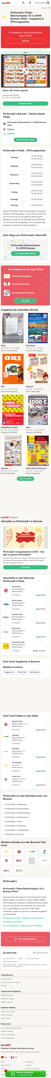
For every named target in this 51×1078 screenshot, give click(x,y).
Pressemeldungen (7, 1038)
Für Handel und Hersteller (10, 982)
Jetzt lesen (25, 567)
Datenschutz (6, 1065)
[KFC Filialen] (19, 860)
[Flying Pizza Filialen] (19, 870)
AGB (2, 1069)
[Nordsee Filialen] (44, 860)
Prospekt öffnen (25, 103)
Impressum (30, 1062)
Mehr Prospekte (25, 479)
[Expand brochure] (25, 71)
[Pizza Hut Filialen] (6, 860)
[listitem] (13, 332)
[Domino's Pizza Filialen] (44, 851)
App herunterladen (8, 1035)
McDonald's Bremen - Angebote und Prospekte (23, 918)
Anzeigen (44, 8)
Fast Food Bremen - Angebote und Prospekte (22, 925)
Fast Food (22, 672)
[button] (25, 79)
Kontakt (28, 1065)
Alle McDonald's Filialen (25, 140)
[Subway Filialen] (31, 851)
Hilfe (3, 1062)
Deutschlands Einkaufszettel (11, 1028)
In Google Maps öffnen (25, 253)
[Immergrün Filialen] (6, 870)
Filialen (20, 958)
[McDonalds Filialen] (6, 851)
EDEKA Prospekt (7, 995)
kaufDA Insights (7, 1031)
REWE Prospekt (6, 1002)
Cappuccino (9, 672)
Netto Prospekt (6, 1015)
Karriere (4, 986)
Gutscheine (34, 672)
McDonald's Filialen (10, 962)
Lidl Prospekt (5, 1018)
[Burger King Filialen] (19, 851)
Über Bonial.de (6, 979)
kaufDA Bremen (9, 958)
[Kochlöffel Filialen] (31, 860)
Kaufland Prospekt (7, 999)
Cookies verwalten (32, 1069)
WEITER (25, 41)
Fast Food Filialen (32, 958)
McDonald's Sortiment (12, 922)
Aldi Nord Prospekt (8, 1012)
